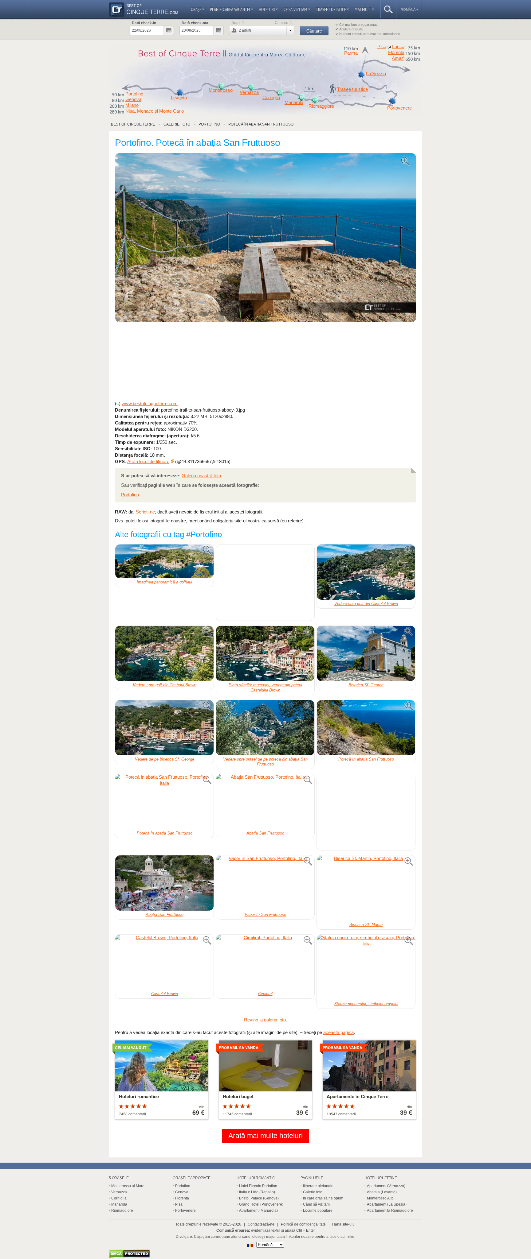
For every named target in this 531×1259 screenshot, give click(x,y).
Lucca (398, 46)
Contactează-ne (261, 1224)
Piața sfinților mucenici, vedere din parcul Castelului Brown (265, 687)
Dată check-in (144, 23)
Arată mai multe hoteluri (265, 1136)
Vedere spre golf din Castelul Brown (366, 603)
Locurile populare (317, 1210)
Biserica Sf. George (366, 685)
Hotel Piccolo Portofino (258, 1186)
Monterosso (221, 90)
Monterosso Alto (380, 1198)
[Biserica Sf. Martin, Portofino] (366, 888)
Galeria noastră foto (201, 475)
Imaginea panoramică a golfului (164, 582)
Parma (351, 53)
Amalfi (398, 58)
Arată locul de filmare (148, 461)
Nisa (130, 111)
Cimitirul (265, 993)
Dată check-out (195, 23)
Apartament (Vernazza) (386, 1186)
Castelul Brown (164, 993)
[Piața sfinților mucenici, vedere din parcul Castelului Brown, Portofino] (265, 653)
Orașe (196, 9)
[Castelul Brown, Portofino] (164, 962)
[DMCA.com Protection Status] (129, 1256)
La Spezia (376, 73)
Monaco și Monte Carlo (160, 111)
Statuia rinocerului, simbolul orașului (366, 1003)
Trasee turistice (331, 9)
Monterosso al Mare (127, 1186)
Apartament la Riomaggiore (390, 1210)
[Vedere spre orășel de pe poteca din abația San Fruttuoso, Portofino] (265, 727)
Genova (133, 99)
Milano (132, 105)
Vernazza (249, 92)
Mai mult (363, 9)
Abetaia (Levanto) (382, 1192)
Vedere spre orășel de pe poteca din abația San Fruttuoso (265, 762)
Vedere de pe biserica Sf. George (164, 759)
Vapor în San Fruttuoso (265, 914)
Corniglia (271, 97)
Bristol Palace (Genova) (259, 1198)
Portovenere (399, 108)
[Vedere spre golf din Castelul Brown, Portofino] (366, 572)
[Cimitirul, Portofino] (265, 962)
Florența (396, 52)
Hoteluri (267, 9)
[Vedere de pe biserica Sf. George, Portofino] (164, 727)
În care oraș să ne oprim (323, 1198)
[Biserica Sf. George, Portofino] (366, 653)
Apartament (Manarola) (258, 1210)
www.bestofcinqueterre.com (150, 403)
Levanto (179, 97)
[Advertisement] (265, 361)
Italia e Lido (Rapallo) (257, 1192)
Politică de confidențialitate (303, 1224)
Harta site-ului (344, 1224)
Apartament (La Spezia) (387, 1204)
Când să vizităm (316, 1204)
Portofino (134, 93)
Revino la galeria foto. (265, 1019)
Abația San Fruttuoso (265, 833)
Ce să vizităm (295, 9)
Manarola (294, 102)
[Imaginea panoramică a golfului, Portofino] (164, 561)
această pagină (338, 1032)
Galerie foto (312, 1192)
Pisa (381, 46)
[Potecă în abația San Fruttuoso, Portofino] (265, 238)
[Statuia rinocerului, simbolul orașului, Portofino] (366, 967)
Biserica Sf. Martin (366, 924)
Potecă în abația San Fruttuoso (366, 759)
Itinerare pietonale (318, 1186)
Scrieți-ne (145, 511)
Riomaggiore (321, 106)
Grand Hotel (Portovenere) (261, 1204)
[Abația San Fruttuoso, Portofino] (265, 801)
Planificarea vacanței (230, 9)
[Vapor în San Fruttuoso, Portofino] (265, 883)
